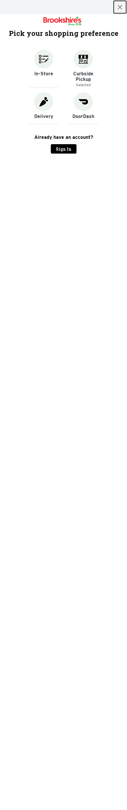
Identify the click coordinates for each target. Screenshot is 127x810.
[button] (44, 69)
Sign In (63, 149)
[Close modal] (120, 7)
